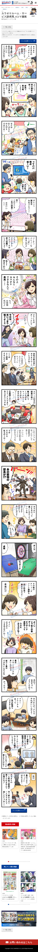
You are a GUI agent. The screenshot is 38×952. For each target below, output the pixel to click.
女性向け (17, 7)
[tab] (8, 861)
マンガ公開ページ (27, 41)
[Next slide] (35, 845)
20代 (26, 7)
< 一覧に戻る (7, 27)
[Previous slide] (3, 845)
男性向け (4, 9)
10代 (22, 7)
